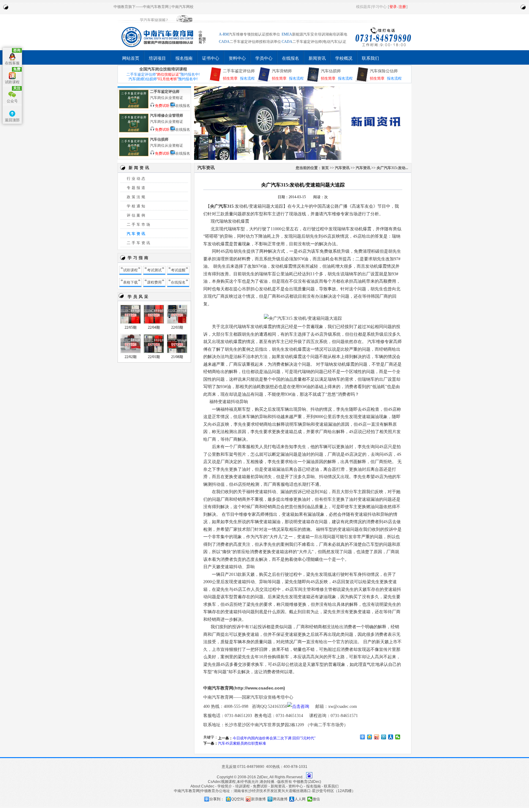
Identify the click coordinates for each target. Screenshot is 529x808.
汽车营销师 (282, 71)
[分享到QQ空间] (369, 736)
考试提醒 (178, 270)
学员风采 (139, 296)
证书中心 (210, 58)
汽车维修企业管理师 (166, 115)
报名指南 (184, 58)
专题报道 (136, 188)
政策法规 (136, 197)
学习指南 (139, 257)
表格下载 (130, 282)
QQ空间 (237, 799)
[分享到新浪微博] (376, 736)
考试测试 (154, 270)
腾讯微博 (280, 799)
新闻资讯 (317, 58)
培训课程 (242, 786)
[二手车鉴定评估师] (133, 108)
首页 (325, 168)
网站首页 (130, 58)
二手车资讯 (139, 243)
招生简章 (230, 78)
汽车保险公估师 (384, 71)
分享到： (216, 799)
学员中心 (263, 58)
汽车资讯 (136, 234)
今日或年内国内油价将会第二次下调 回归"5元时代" (274, 738)
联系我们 (370, 58)
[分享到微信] (397, 736)
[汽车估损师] (133, 155)
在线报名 (290, 58)
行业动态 (136, 178)
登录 (393, 7)
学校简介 (224, 786)
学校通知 (136, 206)
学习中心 (379, 7)
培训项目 (157, 58)
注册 (402, 7)
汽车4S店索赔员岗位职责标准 (242, 743)
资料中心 (237, 58)
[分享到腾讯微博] (383, 736)
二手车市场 (139, 224)
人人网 (300, 799)
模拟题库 (363, 7)
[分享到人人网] (390, 736)
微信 (316, 799)
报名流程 (247, 78)
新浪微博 (258, 799)
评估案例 (136, 215)
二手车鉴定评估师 (239, 71)
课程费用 (154, 282)
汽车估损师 (331, 71)
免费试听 (162, 105)
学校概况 (343, 58)
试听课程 (130, 270)
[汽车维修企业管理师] (133, 132)
